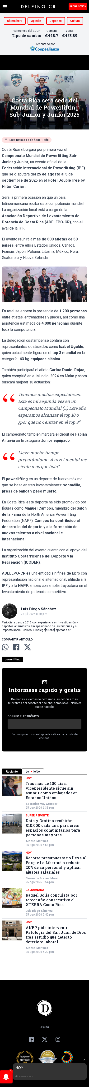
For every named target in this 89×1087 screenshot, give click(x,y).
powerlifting (12, 659)
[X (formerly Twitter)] (44, 1039)
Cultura (75, 21)
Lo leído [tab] (33, 771)
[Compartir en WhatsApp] (5, 647)
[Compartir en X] (27, 647)
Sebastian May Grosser (41, 804)
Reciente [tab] (12, 771)
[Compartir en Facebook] (16, 647)
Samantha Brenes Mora (41, 878)
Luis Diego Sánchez (39, 910)
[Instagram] (58, 1039)
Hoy (29, 778)
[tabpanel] (44, 865)
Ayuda (44, 1027)
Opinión (36, 21)
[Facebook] (31, 1039)
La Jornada (45, 93)
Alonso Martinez (37, 841)
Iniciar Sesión (78, 6)
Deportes (56, 21)
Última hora (14, 21)
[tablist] (44, 771)
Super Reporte (37, 815)
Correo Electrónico (23, 716)
